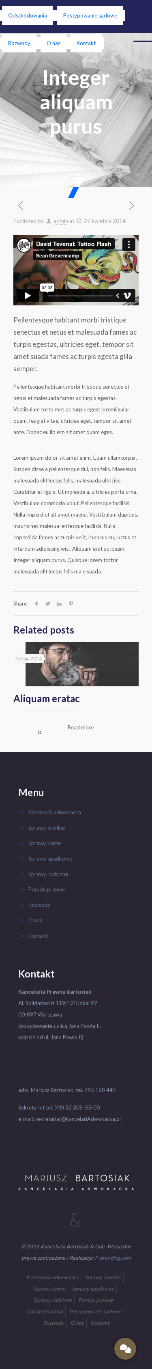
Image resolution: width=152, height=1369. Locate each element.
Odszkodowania (27, 15)
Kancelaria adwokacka (54, 812)
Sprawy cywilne (46, 827)
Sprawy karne (44, 843)
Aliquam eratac (46, 698)
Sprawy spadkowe (50, 858)
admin (61, 221)
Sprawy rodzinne (48, 874)
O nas (53, 43)
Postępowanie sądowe (90, 15)
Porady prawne (46, 889)
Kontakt (86, 43)
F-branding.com (113, 1257)
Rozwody (19, 43)
